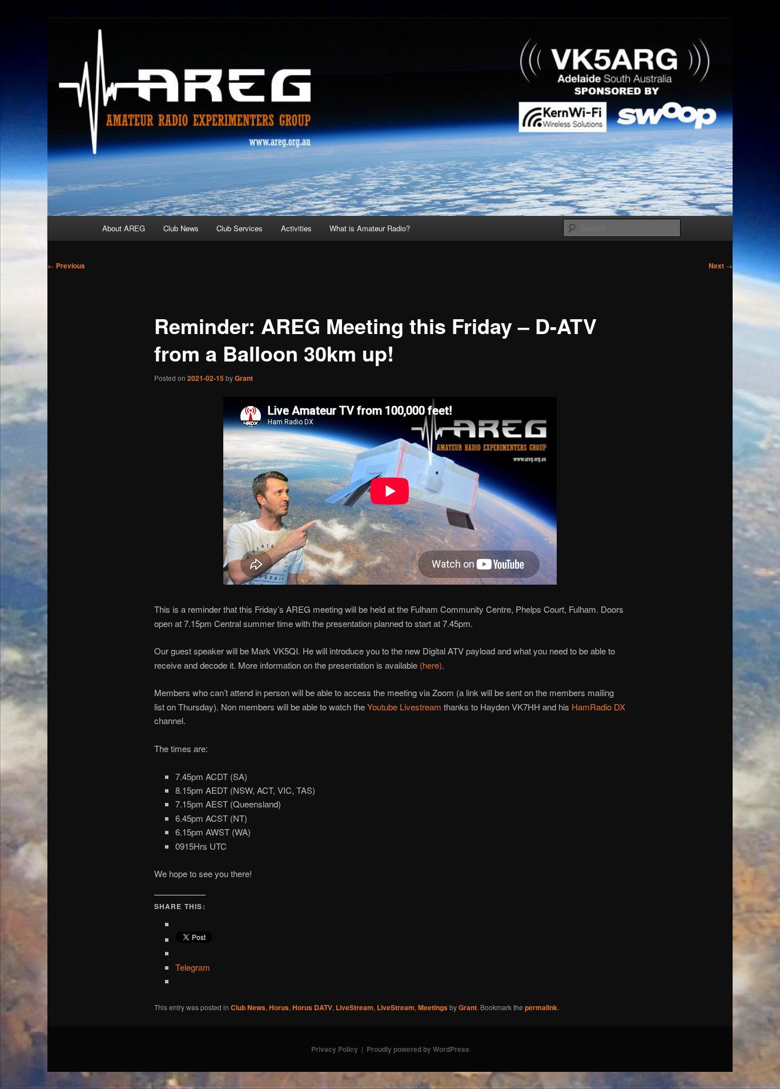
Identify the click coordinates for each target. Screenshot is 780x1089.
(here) (431, 665)
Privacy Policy (334, 1049)
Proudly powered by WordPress (418, 1049)
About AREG (123, 228)
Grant (244, 378)
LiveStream (354, 1007)
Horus (279, 1007)
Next (721, 265)
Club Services (239, 228)
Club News (181, 228)
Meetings (433, 1007)
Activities (296, 228)
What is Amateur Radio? (369, 228)
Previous (66, 265)
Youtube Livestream (404, 707)
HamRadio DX (598, 707)
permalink (541, 1007)
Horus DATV (312, 1007)
